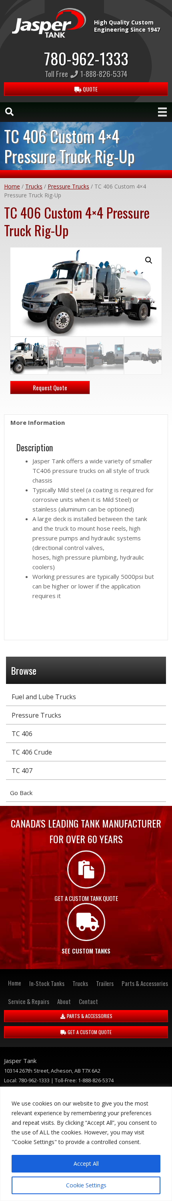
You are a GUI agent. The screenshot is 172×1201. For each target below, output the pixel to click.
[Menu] (162, 112)
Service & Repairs (28, 1001)
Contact (88, 1001)
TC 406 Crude (32, 752)
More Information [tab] (37, 422)
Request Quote (50, 387)
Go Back (21, 793)
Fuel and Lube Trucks (44, 696)
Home (12, 186)
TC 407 (22, 770)
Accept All (86, 1163)
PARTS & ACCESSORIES (89, 1015)
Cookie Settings (86, 1185)
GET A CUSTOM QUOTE (89, 1032)
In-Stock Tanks (46, 983)
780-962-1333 (86, 58)
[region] (86, 1144)
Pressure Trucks (68, 186)
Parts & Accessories (145, 983)
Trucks (33, 186)
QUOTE (90, 89)
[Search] (5, 111)
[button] (149, 260)
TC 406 (22, 733)
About (64, 1001)
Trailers (105, 983)
